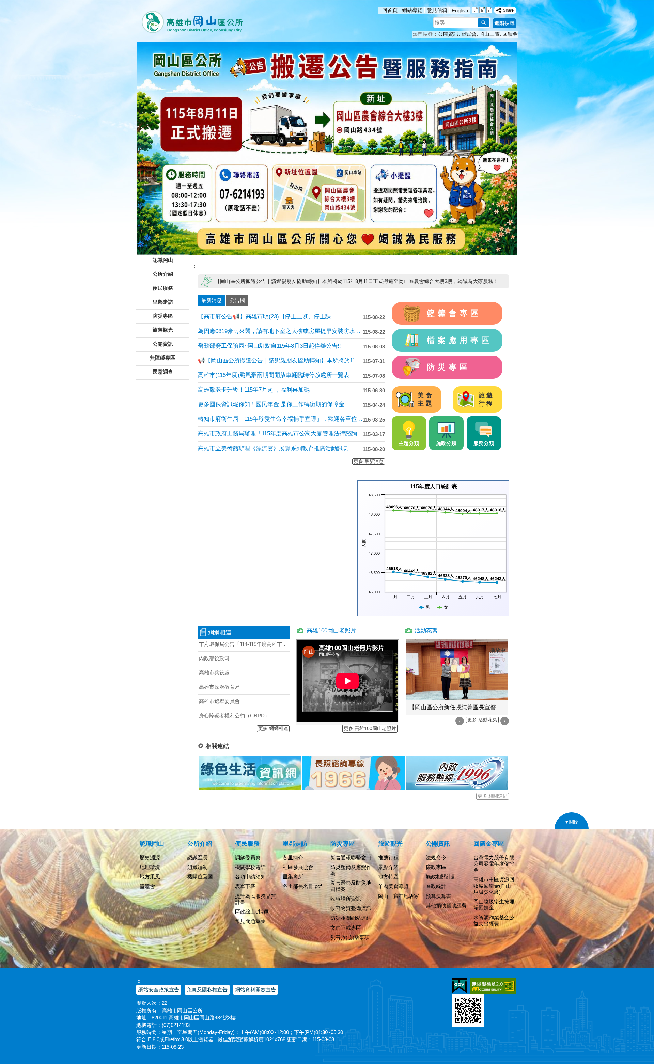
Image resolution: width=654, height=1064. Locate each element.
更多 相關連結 (493, 796)
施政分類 (446, 443)
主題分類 (409, 443)
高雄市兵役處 (214, 673)
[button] (483, 22)
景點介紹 (388, 867)
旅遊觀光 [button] (163, 330)
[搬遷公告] (327, 148)
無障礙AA (493, 986)
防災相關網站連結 (350, 918)
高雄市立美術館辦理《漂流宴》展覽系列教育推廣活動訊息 (273, 448)
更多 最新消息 (369, 461)
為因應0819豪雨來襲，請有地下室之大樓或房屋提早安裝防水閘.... (280, 331)
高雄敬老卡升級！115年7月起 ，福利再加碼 (254, 389)
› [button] (504, 721)
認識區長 (197, 857)
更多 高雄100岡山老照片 (370, 728)
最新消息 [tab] (211, 300)
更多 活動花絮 (482, 719)
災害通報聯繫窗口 (350, 857)
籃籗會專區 (454, 313)
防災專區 (448, 367)
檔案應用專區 (460, 340)
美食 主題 (426, 399)
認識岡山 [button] (163, 260)
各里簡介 (293, 857)
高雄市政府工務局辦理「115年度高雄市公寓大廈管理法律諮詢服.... (280, 433)
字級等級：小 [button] (475, 10)
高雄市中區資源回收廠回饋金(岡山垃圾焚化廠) (493, 885)
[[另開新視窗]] (505, 10)
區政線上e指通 (251, 912)
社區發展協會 (298, 867)
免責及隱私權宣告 (207, 989)
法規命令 (436, 857)
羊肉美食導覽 (393, 886)
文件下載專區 (345, 928)
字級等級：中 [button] (482, 10)
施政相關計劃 (441, 876)
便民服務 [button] (163, 288)
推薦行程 (388, 857)
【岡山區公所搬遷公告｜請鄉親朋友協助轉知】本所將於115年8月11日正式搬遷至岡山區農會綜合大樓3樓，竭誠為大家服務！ (356, 281)
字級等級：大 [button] (489, 10)
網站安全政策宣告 (158, 989)
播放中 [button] (497, 650)
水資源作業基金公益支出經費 (493, 920)
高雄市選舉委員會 (219, 701)
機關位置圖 (200, 876)
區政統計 (436, 886)
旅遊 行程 (487, 399)
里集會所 (293, 876)
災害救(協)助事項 (350, 937)
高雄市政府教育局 (219, 687)
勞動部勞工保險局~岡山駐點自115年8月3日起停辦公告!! (269, 346)
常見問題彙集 (250, 921)
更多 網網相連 (273, 728)
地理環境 (150, 867)
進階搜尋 (504, 23)
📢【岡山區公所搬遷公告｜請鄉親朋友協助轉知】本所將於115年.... (280, 360)
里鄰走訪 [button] (163, 302)
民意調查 (163, 372)
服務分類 (483, 443)
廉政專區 (436, 867)
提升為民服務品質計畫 (255, 899)
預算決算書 (438, 896)
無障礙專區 (162, 358)
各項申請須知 (250, 876)
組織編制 (197, 867)
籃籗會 (469, 34)
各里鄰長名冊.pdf (302, 886)
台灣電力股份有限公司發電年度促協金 (493, 864)
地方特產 (388, 876)
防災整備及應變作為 (350, 870)
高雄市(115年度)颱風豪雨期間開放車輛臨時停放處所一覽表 (273, 375)
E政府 (459, 985)
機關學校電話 (250, 867)
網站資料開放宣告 (255, 989)
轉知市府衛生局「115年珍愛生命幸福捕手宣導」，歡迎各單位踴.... (280, 419)
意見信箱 (437, 10)
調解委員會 (248, 857)
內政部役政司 (214, 658)
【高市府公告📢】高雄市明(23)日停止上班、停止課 (264, 316)
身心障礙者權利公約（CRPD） (234, 715)
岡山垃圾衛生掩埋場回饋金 (493, 904)
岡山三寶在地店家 (398, 896)
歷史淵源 (150, 857)
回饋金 (510, 34)
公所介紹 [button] (163, 274)
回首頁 (390, 10)
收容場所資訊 (345, 899)
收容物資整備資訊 (350, 908)
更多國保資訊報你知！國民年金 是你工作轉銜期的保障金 (271, 404)
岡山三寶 (489, 34)
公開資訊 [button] (163, 344)
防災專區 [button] (163, 316)
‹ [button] (460, 721)
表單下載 (245, 886)
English (460, 10)
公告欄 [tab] (237, 300)
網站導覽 (412, 10)
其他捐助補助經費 (446, 905)
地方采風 (150, 876)
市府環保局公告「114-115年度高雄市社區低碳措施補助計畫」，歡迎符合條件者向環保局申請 (244, 644)
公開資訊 (448, 34)
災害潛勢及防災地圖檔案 (350, 886)
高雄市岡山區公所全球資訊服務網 (190, 18)
